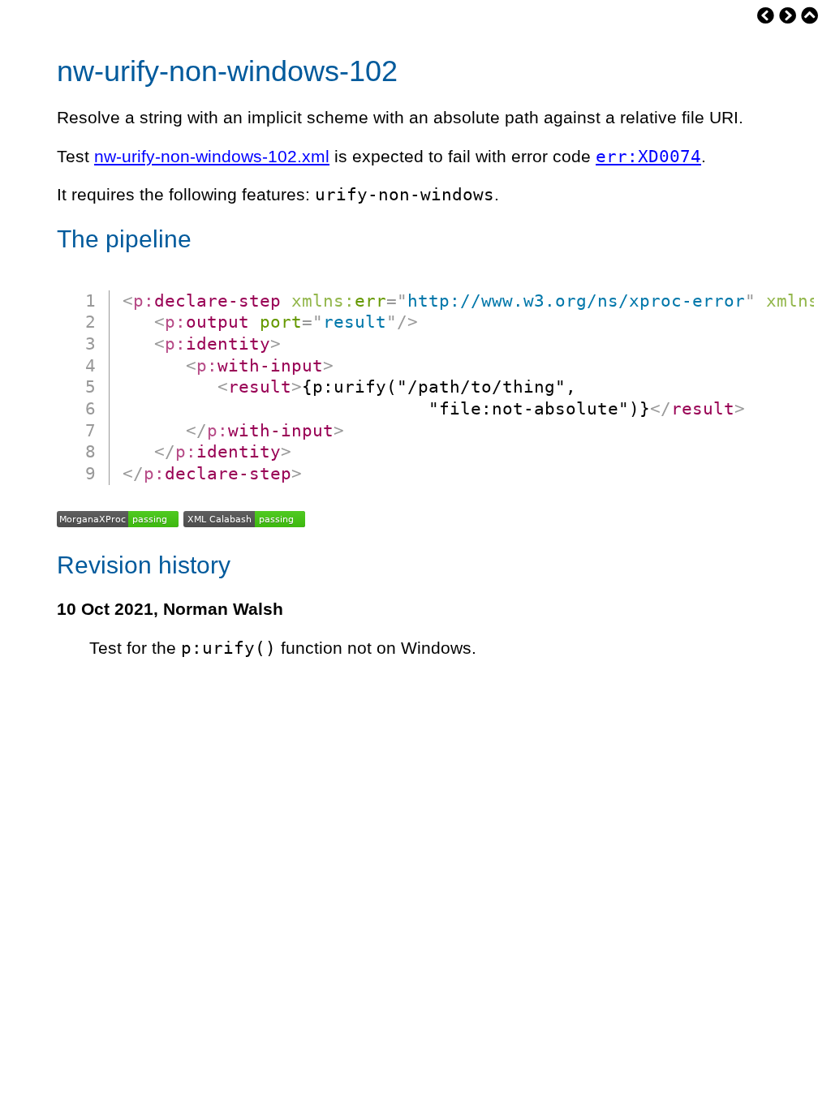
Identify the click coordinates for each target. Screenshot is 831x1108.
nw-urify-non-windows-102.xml (211, 156)
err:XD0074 (648, 156)
